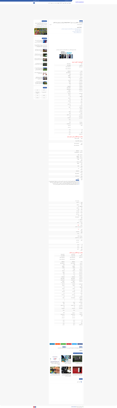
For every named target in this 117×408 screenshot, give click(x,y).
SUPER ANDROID (80, 2)
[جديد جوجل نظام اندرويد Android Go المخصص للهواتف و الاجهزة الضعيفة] (55, 358)
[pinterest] (34, 0)
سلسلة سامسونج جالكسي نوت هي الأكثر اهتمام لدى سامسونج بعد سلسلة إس (71, 28)
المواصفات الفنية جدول (78, 30)
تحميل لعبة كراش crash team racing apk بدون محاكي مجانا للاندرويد (38, 50)
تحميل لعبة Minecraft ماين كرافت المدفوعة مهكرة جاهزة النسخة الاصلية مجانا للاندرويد (38, 82)
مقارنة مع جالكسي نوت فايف (77, 32)
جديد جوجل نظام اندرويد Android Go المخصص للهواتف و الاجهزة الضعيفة (55, 363)
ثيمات (37, 95)
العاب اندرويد (44, 92)
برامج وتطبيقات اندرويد (37, 92)
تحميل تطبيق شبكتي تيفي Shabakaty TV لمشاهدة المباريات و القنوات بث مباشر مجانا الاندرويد (65, 183)
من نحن (70, 0)
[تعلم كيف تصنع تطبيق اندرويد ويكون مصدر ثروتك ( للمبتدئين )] (77, 358)
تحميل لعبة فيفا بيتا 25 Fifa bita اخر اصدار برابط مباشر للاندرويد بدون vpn (38, 55)
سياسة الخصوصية (67, 0)
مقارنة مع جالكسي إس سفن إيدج (77, 31)
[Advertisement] (58, 12)
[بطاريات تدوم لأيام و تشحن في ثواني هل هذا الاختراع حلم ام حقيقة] (55, 370)
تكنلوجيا (81, 350)
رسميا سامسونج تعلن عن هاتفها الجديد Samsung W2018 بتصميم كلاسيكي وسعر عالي (66, 375)
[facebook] (37, 0)
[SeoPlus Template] (83, 406)
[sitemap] (38, 0)
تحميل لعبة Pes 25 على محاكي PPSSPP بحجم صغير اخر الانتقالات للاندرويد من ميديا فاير (38, 41)
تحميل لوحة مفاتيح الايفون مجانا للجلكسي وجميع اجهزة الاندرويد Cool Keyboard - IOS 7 (38, 45)
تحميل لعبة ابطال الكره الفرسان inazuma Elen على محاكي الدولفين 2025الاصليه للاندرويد (38, 68)
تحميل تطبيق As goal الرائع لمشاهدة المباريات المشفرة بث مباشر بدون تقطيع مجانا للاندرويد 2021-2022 (64, 182)
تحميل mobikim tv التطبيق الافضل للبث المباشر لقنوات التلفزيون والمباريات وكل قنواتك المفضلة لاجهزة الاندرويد (63, 181)
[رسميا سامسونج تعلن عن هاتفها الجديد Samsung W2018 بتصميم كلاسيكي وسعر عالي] (66, 370)
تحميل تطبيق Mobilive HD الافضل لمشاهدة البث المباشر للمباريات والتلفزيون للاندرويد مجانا (65, 184)
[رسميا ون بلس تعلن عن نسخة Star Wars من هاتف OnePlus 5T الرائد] (77, 370)
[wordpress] (35, 0)
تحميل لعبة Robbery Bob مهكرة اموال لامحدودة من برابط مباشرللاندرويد (41, 24)
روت (44, 97)
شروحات (37, 97)
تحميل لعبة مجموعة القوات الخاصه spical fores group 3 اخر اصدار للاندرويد (38, 78)
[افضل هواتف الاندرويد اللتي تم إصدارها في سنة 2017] (66, 358)
